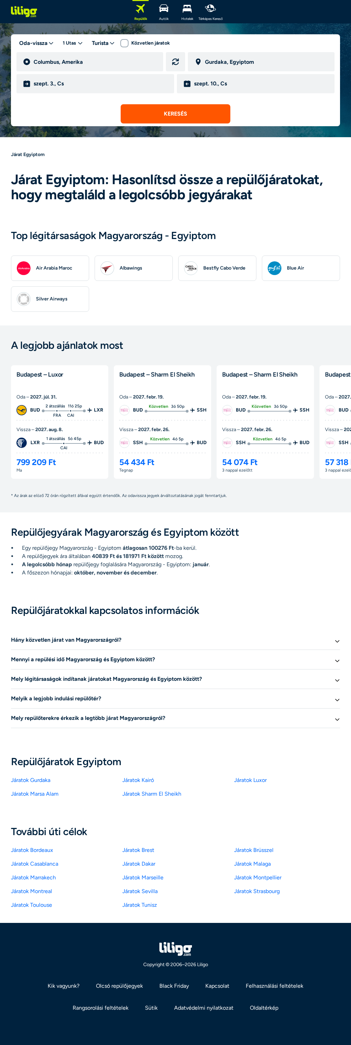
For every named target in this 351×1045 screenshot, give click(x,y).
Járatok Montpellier (257, 877)
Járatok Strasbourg (257, 891)
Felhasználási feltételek (274, 986)
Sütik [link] (151, 1008)
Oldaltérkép (264, 1008)
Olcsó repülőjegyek (119, 986)
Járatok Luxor (250, 780)
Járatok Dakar (138, 863)
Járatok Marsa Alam (35, 794)
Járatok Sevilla (140, 891)
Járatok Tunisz (139, 905)
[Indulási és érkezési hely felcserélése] (175, 61)
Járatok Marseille (143, 877)
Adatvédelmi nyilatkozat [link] (203, 1008)
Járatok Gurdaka (30, 780)
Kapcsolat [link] (217, 986)
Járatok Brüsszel (254, 850)
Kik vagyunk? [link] (64, 986)
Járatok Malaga (252, 863)
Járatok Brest (138, 850)
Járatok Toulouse (31, 905)
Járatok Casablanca (34, 863)
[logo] (24, 11)
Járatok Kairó (138, 780)
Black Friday (174, 986)
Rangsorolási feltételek (101, 1008)
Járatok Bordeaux (32, 850)
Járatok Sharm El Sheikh (151, 794)
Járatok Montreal (31, 891)
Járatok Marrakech (33, 877)
